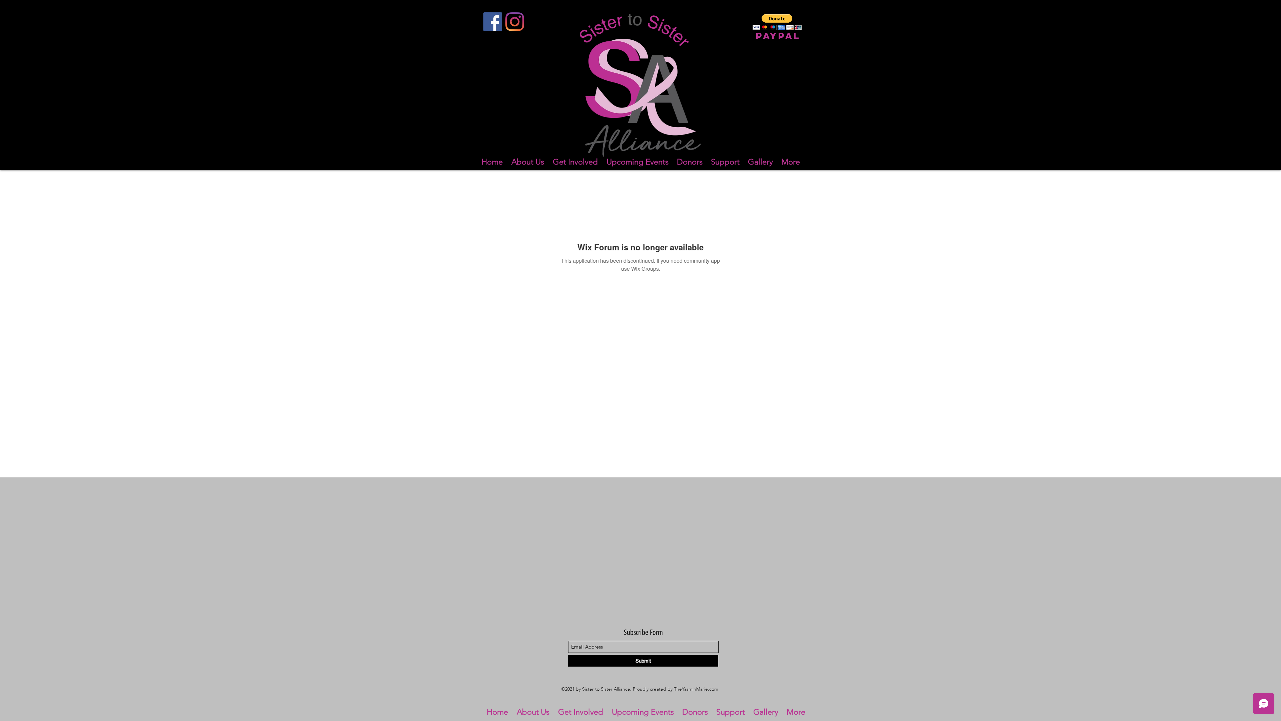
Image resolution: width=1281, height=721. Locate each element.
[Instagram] (514, 21)
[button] (777, 22)
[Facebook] (492, 21)
